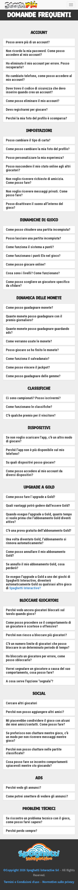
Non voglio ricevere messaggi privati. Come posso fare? (36, 193)
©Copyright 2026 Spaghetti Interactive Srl (31, 870)
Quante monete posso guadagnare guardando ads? (37, 330)
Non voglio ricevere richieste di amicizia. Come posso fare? (35, 181)
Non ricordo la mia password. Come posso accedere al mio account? (35, 53)
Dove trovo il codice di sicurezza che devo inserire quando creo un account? (36, 90)
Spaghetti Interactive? (25, 588)
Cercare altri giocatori (21, 703)
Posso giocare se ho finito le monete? (32, 350)
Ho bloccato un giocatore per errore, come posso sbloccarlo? (35, 658)
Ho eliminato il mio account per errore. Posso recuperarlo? (37, 65)
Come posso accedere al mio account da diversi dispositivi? (34, 473)
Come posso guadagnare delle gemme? (33, 376)
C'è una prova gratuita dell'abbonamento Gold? (38, 530)
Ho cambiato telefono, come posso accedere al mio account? (39, 78)
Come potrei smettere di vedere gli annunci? (37, 796)
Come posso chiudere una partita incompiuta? (38, 229)
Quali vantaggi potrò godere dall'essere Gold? (38, 505)
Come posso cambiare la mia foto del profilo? (37, 149)
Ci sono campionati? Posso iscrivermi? (33, 398)
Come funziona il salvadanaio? (27, 359)
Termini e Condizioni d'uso (21, 882)
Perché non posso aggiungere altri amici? (35, 712)
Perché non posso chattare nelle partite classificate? (34, 751)
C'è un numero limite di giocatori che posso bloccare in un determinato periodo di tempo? (37, 645)
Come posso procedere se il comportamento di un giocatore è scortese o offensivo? (38, 624)
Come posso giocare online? (25, 264)
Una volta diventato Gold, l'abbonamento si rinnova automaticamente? (36, 541)
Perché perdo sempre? (21, 831)
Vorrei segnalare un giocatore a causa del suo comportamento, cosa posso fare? (38, 670)
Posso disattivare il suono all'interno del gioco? (34, 206)
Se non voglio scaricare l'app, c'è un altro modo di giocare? (39, 439)
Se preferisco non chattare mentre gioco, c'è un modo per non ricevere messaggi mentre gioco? (37, 737)
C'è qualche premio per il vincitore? (30, 415)
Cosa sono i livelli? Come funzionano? (33, 273)
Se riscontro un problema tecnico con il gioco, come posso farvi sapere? (38, 820)
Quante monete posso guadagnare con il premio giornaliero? (34, 318)
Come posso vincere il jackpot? (28, 367)
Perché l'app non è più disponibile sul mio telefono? (35, 452)
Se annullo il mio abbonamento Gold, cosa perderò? (35, 566)
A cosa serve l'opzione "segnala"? (29, 681)
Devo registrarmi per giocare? (27, 109)
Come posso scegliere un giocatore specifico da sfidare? (37, 284)
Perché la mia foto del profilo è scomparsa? (36, 118)
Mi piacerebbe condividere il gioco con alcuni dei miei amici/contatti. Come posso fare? (38, 722)
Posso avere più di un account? (28, 42)
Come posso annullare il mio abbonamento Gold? (35, 553)
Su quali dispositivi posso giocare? (30, 462)
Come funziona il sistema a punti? (30, 247)
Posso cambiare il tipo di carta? (28, 140)
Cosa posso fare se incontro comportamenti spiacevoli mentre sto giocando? (37, 764)
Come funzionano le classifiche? (29, 407)
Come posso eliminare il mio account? (32, 101)
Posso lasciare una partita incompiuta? (33, 238)
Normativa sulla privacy (58, 882)
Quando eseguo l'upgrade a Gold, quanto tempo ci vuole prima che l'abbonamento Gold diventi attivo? (39, 518)
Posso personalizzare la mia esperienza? (35, 158)
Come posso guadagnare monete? (29, 307)
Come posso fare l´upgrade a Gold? (30, 497)
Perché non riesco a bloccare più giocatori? (36, 635)
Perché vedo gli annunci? (23, 787)
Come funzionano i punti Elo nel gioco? (33, 256)
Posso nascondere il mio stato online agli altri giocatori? (38, 168)
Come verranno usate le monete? (29, 341)
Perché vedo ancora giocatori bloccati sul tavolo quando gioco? (35, 612)
